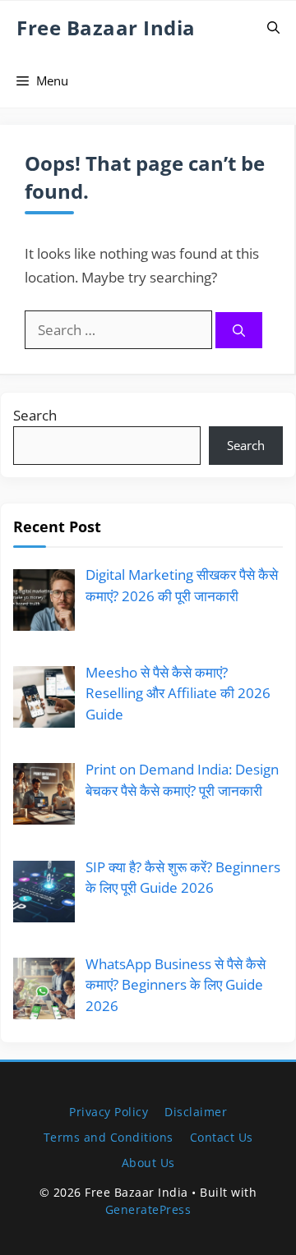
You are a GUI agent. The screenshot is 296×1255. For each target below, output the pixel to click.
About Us (148, 1162)
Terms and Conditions (108, 1137)
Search (35, 415)
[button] (273, 27)
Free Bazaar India (106, 27)
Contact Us (221, 1137)
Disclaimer (195, 1111)
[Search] (238, 330)
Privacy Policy (108, 1111)
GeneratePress (148, 1209)
